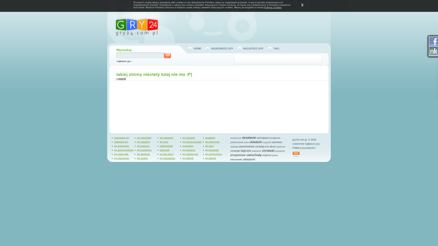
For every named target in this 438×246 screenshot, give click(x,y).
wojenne (266, 155)
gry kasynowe (212, 142)
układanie (249, 159)
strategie (235, 150)
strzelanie (249, 137)
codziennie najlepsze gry (306, 143)
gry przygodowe (213, 154)
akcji (272, 146)
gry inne (164, 142)
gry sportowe (212, 150)
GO (168, 55)
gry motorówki (144, 137)
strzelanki (210, 137)
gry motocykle (121, 154)
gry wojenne (143, 146)
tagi (276, 48)
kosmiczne (235, 138)
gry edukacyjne (190, 154)
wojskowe (280, 146)
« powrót (121, 78)
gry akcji (209, 146)
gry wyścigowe (121, 146)
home (197, 48)
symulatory (188, 146)
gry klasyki (210, 158)
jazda (275, 155)
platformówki (166, 146)
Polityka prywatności (303, 147)
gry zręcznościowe (192, 142)
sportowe (277, 142)
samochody (254, 155)
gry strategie (143, 154)
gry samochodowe (123, 150)
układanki (256, 142)
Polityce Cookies (273, 7)
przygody (280, 151)
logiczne (246, 150)
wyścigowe (263, 137)
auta (246, 142)
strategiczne (262, 146)
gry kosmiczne (144, 150)
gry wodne (142, 158)
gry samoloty (143, 142)
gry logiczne (188, 137)
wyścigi (234, 146)
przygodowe (238, 155)
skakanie (256, 151)
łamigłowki (275, 138)
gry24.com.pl (299, 139)
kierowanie (236, 159)
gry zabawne (166, 137)
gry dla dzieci (166, 154)
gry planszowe (121, 158)
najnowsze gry (222, 48)
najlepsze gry (123, 61)
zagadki (267, 142)
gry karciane (188, 150)
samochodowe (246, 146)
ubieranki (164, 150)
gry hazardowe (167, 158)
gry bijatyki (187, 158)
